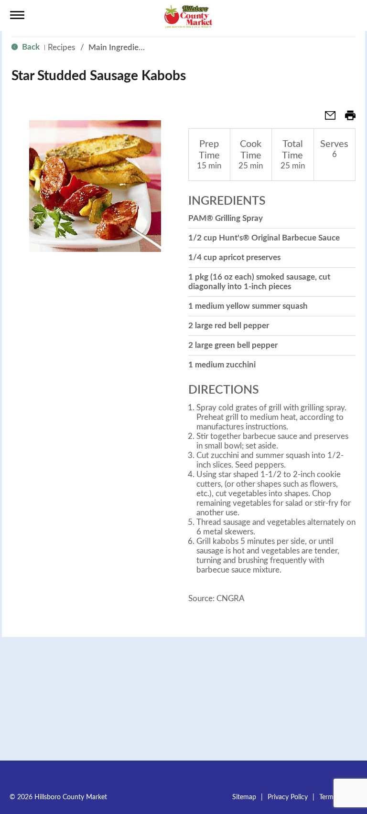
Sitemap (244, 797)
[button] (326, 119)
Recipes (61, 47)
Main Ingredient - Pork (129, 47)
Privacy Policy (288, 797)
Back (30, 47)
